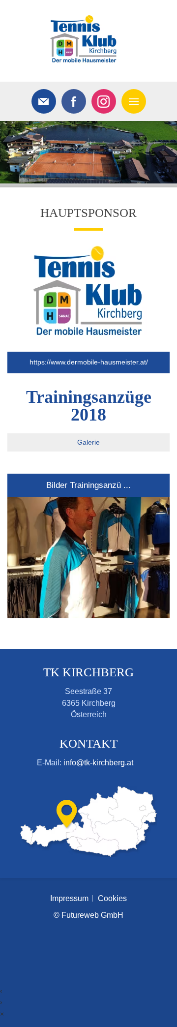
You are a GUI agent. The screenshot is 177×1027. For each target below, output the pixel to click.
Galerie (88, 442)
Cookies (112, 898)
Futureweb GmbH (92, 915)
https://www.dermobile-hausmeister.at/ (89, 362)
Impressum (69, 898)
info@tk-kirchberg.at (98, 762)
